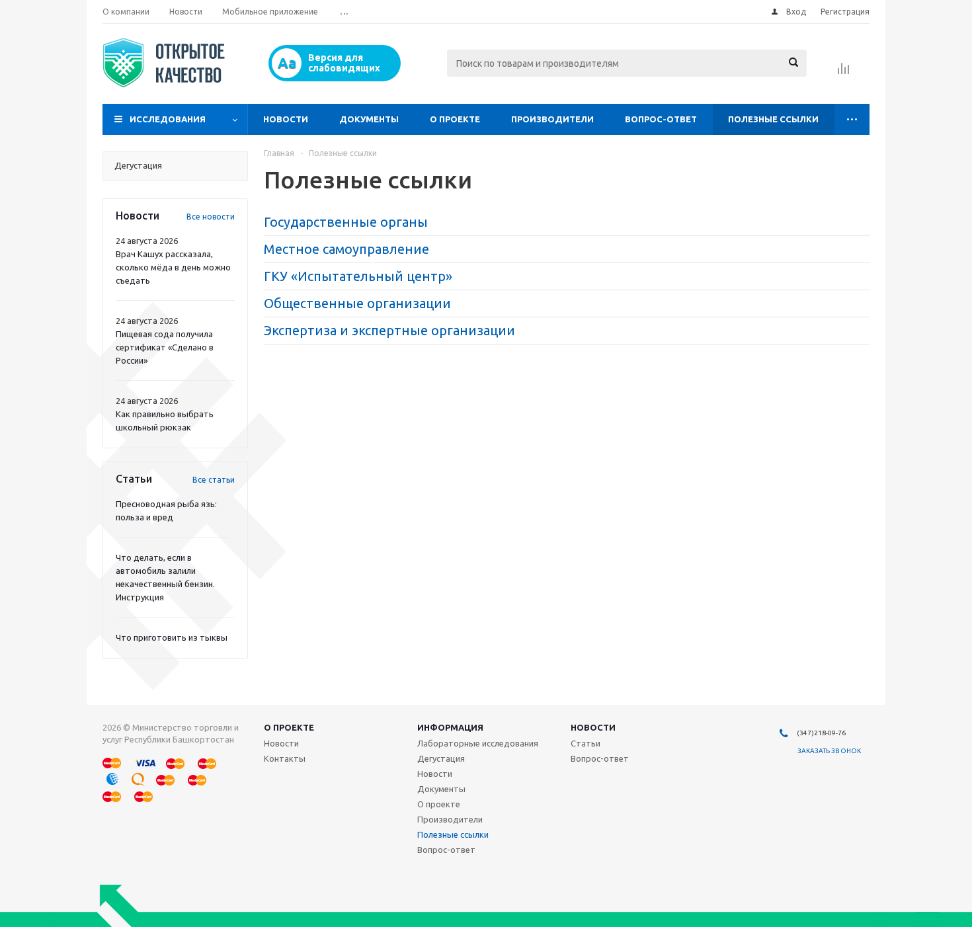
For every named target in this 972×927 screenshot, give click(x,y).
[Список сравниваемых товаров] (844, 72)
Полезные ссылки (773, 119)
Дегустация (441, 758)
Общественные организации (357, 303)
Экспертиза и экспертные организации (389, 330)
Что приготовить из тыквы (171, 637)
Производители (552, 119)
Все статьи (213, 479)
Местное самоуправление (346, 249)
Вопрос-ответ (661, 119)
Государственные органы (346, 221)
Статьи (585, 743)
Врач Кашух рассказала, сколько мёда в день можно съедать (173, 267)
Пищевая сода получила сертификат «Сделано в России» (165, 347)
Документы (369, 119)
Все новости (210, 216)
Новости (285, 119)
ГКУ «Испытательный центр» (358, 276)
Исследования (168, 119)
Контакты (284, 758)
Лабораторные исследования (477, 743)
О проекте (455, 119)
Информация (450, 727)
